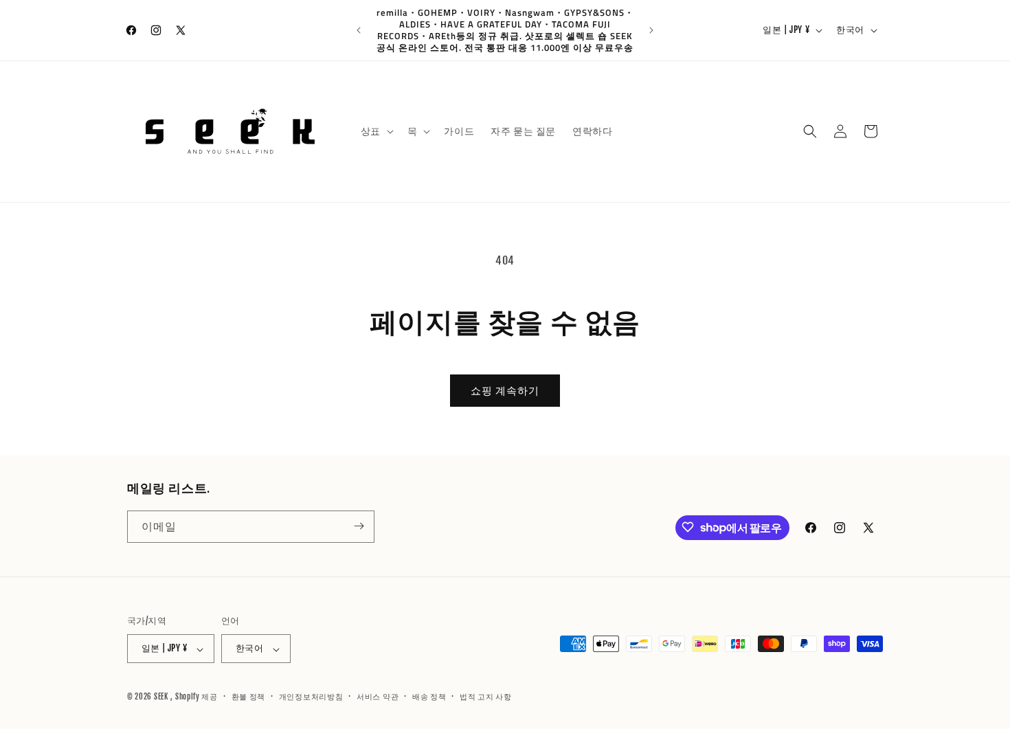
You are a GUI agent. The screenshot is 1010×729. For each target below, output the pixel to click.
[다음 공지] (651, 30)
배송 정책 (429, 697)
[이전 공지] (359, 30)
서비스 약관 (378, 697)
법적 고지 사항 (486, 697)
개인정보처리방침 (311, 697)
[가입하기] (359, 526)
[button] (375, 131)
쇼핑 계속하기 (505, 390)
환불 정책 (249, 697)
